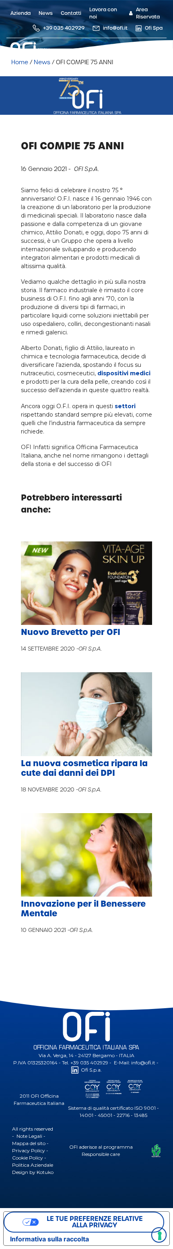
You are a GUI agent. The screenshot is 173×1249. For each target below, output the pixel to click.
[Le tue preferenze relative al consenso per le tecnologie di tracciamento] (159, 1235)
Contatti (71, 13)
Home (19, 62)
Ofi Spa (154, 27)
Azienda (20, 13)
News (46, 13)
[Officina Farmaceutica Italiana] (35, 50)
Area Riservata (148, 13)
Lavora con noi (103, 13)
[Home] (86, 56)
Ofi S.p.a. (91, 1070)
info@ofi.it (115, 27)
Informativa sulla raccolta (49, 1239)
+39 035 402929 (63, 27)
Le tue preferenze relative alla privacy (95, 1222)
